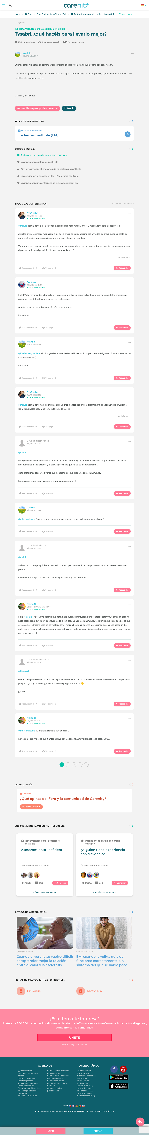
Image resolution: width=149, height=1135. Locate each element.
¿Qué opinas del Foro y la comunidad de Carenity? (63, 799)
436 (101, 883)
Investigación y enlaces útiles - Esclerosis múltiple (50, 176)
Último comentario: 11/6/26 (35, 865)
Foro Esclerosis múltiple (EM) (51, 14)
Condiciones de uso (55, 1081)
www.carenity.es (52, 1111)
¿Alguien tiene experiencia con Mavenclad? (103, 852)
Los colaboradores (26, 1086)
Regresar (20, 23)
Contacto (51, 1086)
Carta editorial (53, 1073)
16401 (28, 883)
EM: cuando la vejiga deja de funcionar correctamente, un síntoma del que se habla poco (101, 961)
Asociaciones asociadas (28, 1083)
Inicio (17, 14)
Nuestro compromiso (27, 1096)
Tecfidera (94, 991)
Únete (74, 1037)
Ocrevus (34, 991)
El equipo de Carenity (27, 1078)
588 (41, 883)
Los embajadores (25, 1081)
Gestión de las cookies (57, 1083)
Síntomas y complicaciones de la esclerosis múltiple (51, 169)
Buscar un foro (83, 1073)
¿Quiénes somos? (25, 1071)
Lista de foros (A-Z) (85, 1086)
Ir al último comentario (122, 203)
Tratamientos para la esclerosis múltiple (94, 14)
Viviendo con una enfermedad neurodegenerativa (49, 183)
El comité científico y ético (29, 1088)
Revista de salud (84, 1071)
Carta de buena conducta (58, 1076)
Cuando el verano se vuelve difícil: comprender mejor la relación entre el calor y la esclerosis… (45, 961)
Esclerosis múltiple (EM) (38, 135)
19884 (88, 883)
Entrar (98, 1131)
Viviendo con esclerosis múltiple (39, 162)
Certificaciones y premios (58, 1071)
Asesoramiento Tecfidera (41, 850)
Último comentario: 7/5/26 (94, 865)
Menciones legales (55, 1078)
